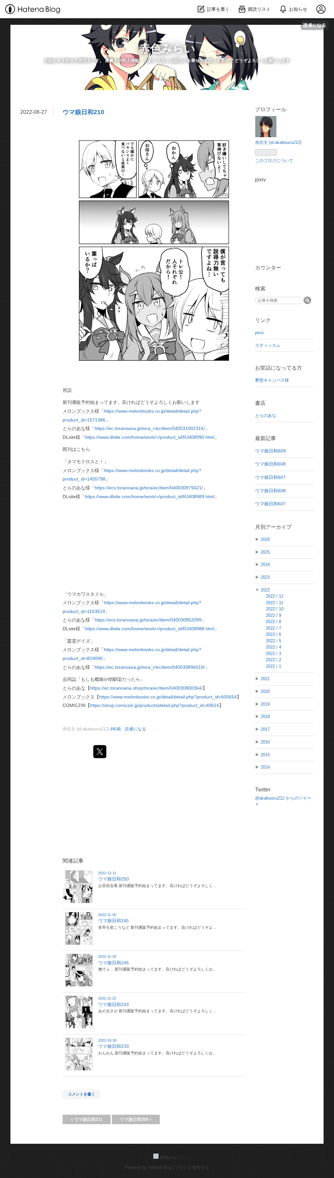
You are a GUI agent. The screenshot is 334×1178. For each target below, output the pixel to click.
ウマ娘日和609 (270, 450)
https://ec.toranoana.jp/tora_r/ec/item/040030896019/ (150, 667)
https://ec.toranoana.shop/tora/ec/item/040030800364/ (146, 688)
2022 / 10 (274, 608)
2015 (265, 754)
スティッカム (268, 345)
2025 (265, 552)
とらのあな (74, 428)
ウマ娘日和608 (270, 464)
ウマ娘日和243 (113, 1004)
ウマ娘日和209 (136, 1119)
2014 (265, 767)
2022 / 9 (273, 615)
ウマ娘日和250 (113, 878)
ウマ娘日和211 (86, 1119)
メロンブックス (79, 411)
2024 (265, 564)
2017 (265, 729)
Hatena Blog (160, 1167)
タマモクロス (81, 461)
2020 (265, 691)
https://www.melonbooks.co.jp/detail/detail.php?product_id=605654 (168, 696)
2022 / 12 (274, 596)
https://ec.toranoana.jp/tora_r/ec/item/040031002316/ (150, 428)
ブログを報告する (192, 1167)
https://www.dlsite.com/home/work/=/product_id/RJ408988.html (149, 628)
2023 (265, 577)
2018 (265, 716)
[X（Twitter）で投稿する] (99, 751)
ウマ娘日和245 (113, 920)
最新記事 (265, 438)
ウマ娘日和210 (83, 112)
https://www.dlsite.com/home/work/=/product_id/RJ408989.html (149, 496)
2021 (265, 678)
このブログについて (274, 160)
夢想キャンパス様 (272, 380)
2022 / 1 (273, 666)
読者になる (314, 25)
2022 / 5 (273, 640)
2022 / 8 (273, 621)
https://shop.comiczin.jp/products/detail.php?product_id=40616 (154, 705)
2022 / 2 (273, 659)
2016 (265, 742)
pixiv (259, 332)
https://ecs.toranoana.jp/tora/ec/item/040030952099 (148, 619)
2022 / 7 (273, 628)
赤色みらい (167, 48)
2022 (265, 590)
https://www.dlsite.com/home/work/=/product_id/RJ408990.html (149, 437)
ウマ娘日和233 (113, 1046)
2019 (265, 704)
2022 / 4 (273, 647)
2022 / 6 (273, 634)
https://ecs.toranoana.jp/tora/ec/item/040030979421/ (149, 487)
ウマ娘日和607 (270, 477)
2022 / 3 (273, 653)
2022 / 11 (274, 602)
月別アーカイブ (273, 527)
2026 (265, 539)
